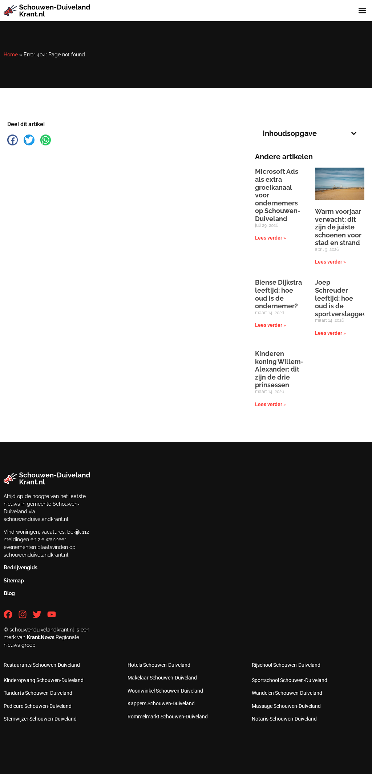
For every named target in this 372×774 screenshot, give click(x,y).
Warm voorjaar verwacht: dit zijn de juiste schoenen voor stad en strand (338, 227)
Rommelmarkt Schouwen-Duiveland (168, 716)
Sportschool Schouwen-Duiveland (289, 680)
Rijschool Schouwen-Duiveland (286, 665)
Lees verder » (270, 238)
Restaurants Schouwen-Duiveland (42, 665)
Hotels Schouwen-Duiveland (159, 665)
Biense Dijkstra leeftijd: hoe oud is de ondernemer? (278, 294)
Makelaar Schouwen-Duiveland (162, 678)
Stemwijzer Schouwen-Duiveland (40, 719)
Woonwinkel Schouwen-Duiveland (165, 691)
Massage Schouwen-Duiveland (286, 706)
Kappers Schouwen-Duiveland (161, 703)
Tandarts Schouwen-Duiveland (38, 693)
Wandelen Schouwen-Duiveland (287, 693)
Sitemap (14, 580)
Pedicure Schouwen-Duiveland (38, 706)
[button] (362, 11)
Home (11, 54)
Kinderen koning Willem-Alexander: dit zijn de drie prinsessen (279, 369)
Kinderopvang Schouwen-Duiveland (44, 680)
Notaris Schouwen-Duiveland (284, 719)
